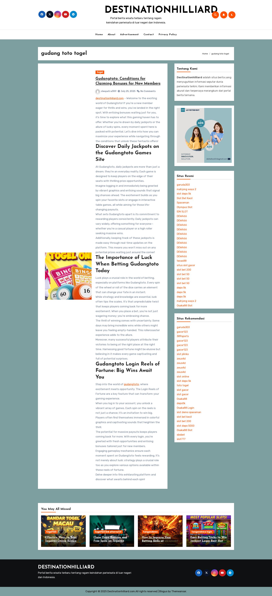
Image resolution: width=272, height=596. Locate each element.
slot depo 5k (184, 193)
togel (100, 72)
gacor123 (182, 331)
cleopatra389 (108, 91)
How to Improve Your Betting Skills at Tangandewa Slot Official (159, 541)
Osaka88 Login (185, 407)
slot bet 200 (184, 269)
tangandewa (150, 531)
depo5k (181, 403)
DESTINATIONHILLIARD (161, 10)
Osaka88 (182, 398)
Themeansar (178, 591)
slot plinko (183, 354)
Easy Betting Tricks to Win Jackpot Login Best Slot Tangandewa (208, 541)
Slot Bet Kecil (185, 198)
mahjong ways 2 (186, 189)
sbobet (181, 434)
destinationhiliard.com (110, 98)
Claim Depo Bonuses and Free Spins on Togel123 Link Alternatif (110, 541)
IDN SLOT (182, 211)
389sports (183, 336)
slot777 (181, 439)
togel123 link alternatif (108, 531)
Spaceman (183, 202)
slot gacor (183, 389)
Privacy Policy (168, 34)
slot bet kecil (184, 416)
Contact (149, 34)
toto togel (183, 385)
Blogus (163, 591)
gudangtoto (131, 384)
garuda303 (183, 184)
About (112, 34)
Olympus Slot (184, 207)
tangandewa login (202, 531)
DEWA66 (182, 216)
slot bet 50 (183, 274)
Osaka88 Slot (184, 305)
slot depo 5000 (185, 425)
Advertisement (129, 34)
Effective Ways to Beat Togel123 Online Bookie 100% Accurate (61, 541)
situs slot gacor (186, 265)
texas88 (182, 260)
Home (99, 34)
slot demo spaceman (189, 412)
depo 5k (181, 287)
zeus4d (181, 358)
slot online (183, 376)
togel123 (51, 531)
